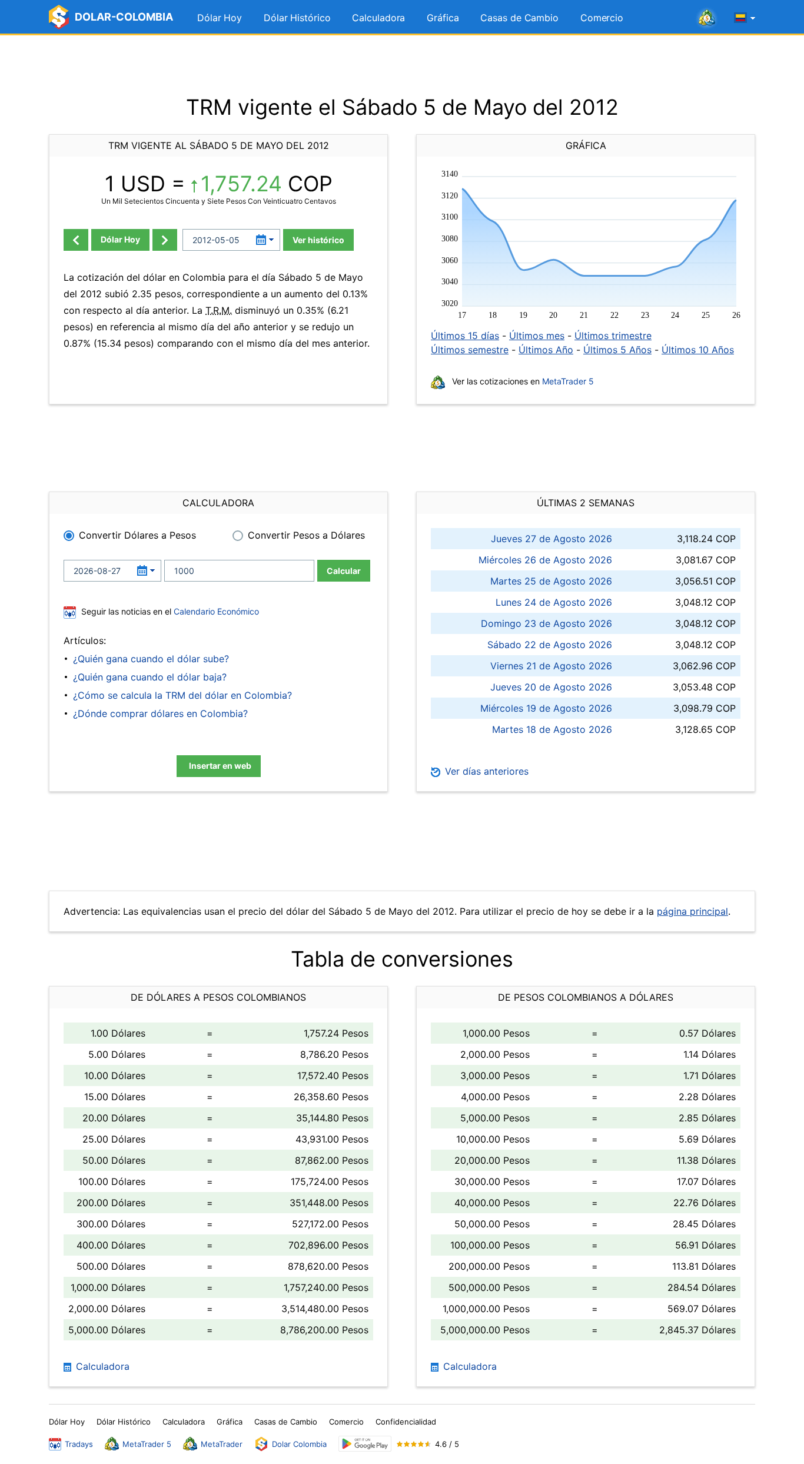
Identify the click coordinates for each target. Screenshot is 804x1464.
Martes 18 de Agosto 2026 (552, 729)
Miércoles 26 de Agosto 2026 (545, 560)
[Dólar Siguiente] (164, 240)
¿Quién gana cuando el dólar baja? (150, 677)
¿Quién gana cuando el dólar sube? (151, 659)
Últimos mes (536, 335)
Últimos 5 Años (617, 350)
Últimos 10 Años (698, 350)
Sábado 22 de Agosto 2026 (549, 644)
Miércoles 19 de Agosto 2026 (546, 708)
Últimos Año (546, 350)
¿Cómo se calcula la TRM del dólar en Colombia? (182, 695)
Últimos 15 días (465, 335)
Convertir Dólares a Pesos (137, 535)
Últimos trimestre (613, 335)
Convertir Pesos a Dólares (306, 535)
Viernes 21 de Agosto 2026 (551, 666)
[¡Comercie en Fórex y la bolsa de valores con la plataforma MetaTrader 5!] (707, 18)
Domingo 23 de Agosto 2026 (546, 623)
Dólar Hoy (219, 18)
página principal (692, 911)
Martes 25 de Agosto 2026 (551, 581)
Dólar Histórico (297, 18)
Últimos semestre (470, 350)
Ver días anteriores (485, 771)
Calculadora (378, 18)
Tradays (79, 1444)
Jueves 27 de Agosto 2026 (551, 539)
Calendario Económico (215, 611)
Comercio (601, 18)
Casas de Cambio (519, 18)
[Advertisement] (402, 64)
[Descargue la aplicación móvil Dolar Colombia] (364, 1444)
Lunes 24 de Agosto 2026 (554, 602)
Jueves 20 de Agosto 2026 (551, 687)
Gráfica (443, 18)
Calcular (344, 571)
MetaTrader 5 (568, 381)
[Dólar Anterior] (76, 240)
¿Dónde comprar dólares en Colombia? (160, 713)
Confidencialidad (406, 1421)
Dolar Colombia (299, 1444)
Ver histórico (318, 240)
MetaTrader (221, 1444)
